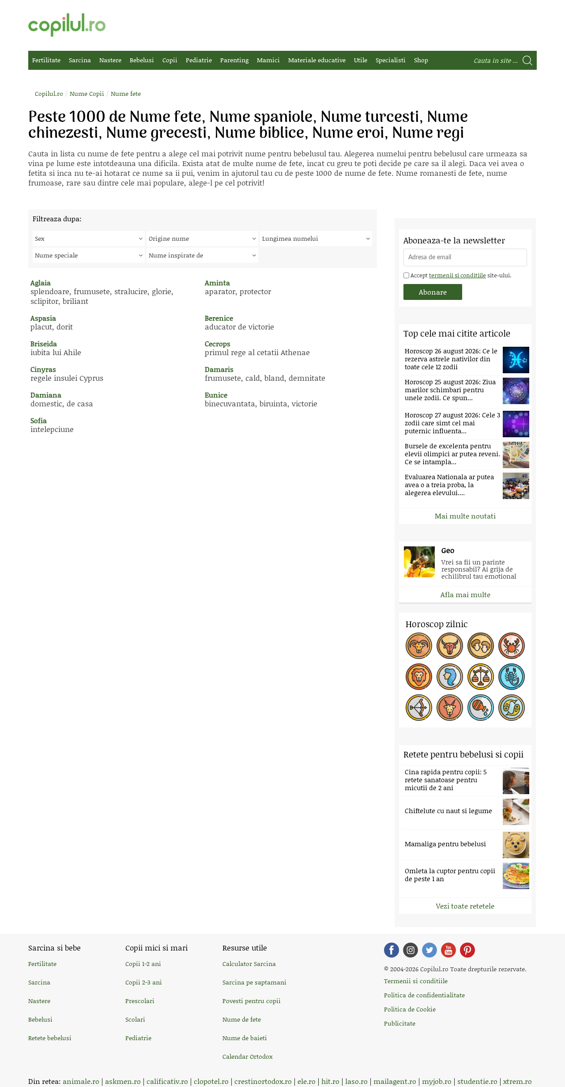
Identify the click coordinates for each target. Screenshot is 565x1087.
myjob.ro (437, 1081)
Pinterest (467, 950)
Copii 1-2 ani (143, 963)
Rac (511, 646)
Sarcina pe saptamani (254, 982)
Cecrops (217, 343)
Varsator (480, 707)
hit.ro (330, 1081)
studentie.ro (477, 1081)
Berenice (219, 318)
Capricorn (450, 707)
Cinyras (43, 369)
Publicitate (399, 1023)
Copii (169, 59)
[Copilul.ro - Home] (66, 25)
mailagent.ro (394, 1081)
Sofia (38, 420)
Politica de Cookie (410, 1009)
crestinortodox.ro (263, 1081)
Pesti (511, 707)
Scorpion (511, 676)
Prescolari (139, 1000)
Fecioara (450, 676)
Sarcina (80, 59)
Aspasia (43, 318)
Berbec (419, 646)
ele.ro (307, 1081)
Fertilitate (46, 59)
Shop (421, 59)
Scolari (135, 1019)
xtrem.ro (517, 1081)
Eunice (216, 395)
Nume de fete (241, 1019)
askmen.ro (123, 1081)
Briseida (43, 343)
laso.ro (356, 1081)
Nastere (110, 59)
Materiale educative (317, 59)
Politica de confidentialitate (424, 995)
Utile (360, 59)
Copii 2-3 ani (143, 982)
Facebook (391, 950)
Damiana (45, 395)
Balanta (480, 676)
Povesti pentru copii (251, 1000)
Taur (450, 646)
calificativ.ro (167, 1081)
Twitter (429, 950)
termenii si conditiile (457, 275)
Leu (419, 676)
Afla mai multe (465, 594)
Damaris (219, 369)
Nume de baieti (244, 1037)
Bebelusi (142, 59)
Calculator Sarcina (249, 963)
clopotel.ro (211, 1081)
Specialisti (391, 59)
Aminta (217, 282)
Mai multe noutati (465, 516)
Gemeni (480, 646)
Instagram (410, 950)
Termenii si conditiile (416, 980)
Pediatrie (199, 59)
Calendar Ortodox (247, 1056)
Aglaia (40, 282)
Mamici (268, 59)
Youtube (448, 950)
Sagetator (419, 707)
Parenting (234, 59)
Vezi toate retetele (465, 906)
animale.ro (81, 1081)
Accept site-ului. (460, 275)
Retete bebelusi (50, 1037)
